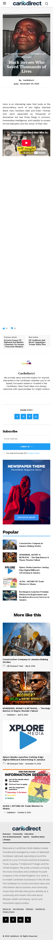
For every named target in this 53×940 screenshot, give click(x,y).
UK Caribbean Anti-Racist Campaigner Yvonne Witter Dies (37, 342)
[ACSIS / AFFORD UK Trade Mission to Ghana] (10, 583)
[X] (23, 416)
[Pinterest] (29, 416)
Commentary (38, 54)
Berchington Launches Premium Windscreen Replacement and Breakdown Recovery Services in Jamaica (34, 595)
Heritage (26, 57)
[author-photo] (4, 665)
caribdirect (28, 80)
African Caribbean (16, 54)
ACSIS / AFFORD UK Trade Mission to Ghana (31, 582)
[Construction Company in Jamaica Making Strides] (10, 545)
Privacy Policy (33, 453)
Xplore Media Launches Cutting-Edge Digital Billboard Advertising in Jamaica (34, 570)
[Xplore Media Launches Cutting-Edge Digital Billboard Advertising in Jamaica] (10, 570)
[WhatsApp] (36, 416)
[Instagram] (13, 920)
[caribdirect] (26, 362)
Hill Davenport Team (15, 666)
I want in (24, 447)
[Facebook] (17, 416)
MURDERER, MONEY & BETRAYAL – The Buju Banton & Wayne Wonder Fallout (34, 557)
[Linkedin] (20, 920)
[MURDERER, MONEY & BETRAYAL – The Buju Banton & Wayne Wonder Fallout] (10, 557)
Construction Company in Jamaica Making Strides (31, 544)
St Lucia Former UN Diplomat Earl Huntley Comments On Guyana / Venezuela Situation (14, 343)
